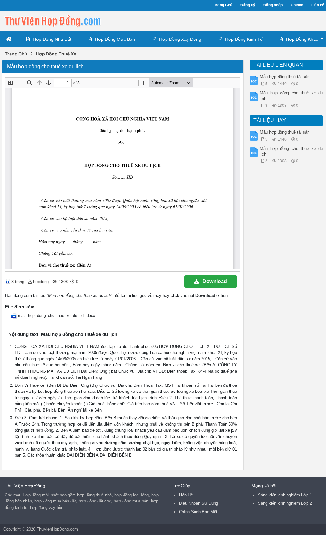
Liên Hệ (186, 495)
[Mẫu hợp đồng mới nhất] (52, 20)
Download (214, 281)
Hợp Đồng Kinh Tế (244, 39)
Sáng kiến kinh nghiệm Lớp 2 (285, 503)
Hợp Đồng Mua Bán (115, 39)
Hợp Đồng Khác (302, 39)
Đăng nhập (273, 5)
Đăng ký (247, 5)
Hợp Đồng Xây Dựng (180, 39)
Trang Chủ (223, 5)
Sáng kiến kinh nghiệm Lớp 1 (285, 495)
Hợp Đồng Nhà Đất (52, 39)
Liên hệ (317, 5)
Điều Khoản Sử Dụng (198, 503)
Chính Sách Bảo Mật (198, 511)
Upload (297, 5)
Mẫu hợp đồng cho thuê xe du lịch (291, 96)
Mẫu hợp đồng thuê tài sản (284, 76)
